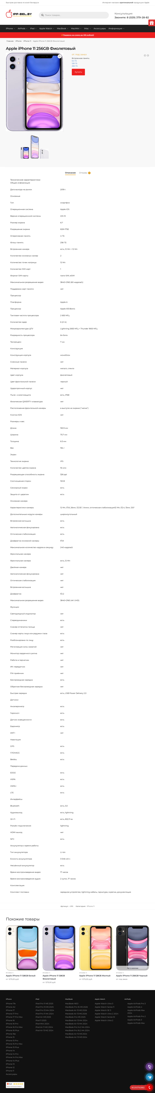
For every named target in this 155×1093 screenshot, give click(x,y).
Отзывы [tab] (83, 173)
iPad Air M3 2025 (43, 1017)
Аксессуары (11, 1074)
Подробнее (22, 987)
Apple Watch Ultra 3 (104, 1003)
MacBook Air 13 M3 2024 (76, 1037)
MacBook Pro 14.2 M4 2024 (77, 1027)
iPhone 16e (11, 1034)
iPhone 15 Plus (12, 1047)
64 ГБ (74, 61)
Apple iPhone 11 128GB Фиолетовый (54, 977)
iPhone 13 (10, 1064)
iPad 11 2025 (41, 1020)
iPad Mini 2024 (42, 1024)
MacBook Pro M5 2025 (75, 1017)
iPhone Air (10, 1007)
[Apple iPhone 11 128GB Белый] (22, 947)
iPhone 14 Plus (12, 1061)
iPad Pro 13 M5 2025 (45, 1007)
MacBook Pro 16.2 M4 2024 (77, 1030)
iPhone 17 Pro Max (14, 1017)
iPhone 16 (10, 1020)
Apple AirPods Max (136, 1023)
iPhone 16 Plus (12, 1030)
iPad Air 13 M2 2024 (44, 1030)
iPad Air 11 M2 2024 (44, 1027)
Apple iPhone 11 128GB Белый (20, 976)
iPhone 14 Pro (12, 1054)
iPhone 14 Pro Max (14, 1057)
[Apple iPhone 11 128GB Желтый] (95, 947)
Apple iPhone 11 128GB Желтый (94, 976)
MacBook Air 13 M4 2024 (76, 1020)
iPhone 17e (11, 1003)
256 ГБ (75, 66)
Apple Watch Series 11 (104, 1007)
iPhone (18, 41)
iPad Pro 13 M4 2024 (45, 1010)
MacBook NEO (71, 1003)
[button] (60, 56)
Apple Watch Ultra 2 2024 (106, 1014)
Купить (78, 72)
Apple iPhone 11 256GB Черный (131, 976)
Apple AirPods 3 (134, 1020)
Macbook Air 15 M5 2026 (76, 1010)
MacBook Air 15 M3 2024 (76, 1034)
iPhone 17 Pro (12, 1014)
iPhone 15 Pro (12, 1040)
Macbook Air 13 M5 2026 (76, 1014)
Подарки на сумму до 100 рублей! (78, 35)
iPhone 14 (10, 1050)
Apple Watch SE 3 (103, 1010)
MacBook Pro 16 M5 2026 (76, 1007)
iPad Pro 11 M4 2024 (45, 1014)
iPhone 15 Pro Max (14, 1044)
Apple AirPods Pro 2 (136, 1016)
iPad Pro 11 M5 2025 (44, 1003)
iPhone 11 (27, 41)
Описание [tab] (70, 173)
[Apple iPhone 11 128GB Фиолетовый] (59, 947)
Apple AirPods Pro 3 (136, 1003)
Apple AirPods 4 (134, 1007)
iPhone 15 (10, 1037)
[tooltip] (151, 23)
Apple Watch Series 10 (105, 1017)
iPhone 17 (10, 1010)
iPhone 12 (10, 1067)
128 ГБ (74, 63)
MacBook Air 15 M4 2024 (76, 1024)
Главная (9, 41)
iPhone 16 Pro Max (14, 1027)
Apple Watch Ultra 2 (104, 1020)
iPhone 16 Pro (12, 1024)
